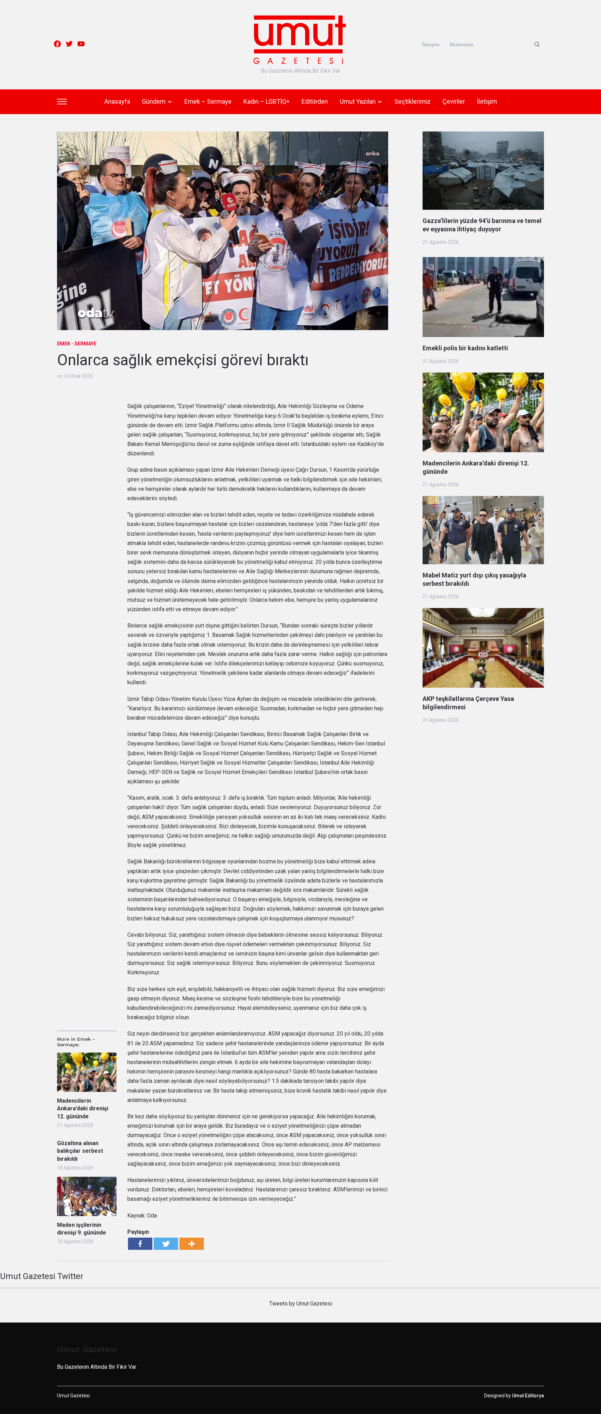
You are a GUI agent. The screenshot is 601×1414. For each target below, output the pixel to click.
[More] (191, 1244)
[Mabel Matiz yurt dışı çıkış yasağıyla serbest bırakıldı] (483, 500)
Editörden (315, 101)
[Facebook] (140, 1244)
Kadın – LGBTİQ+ (266, 101)
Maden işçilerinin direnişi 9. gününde (81, 1229)
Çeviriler (453, 101)
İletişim (430, 44)
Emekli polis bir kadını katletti (465, 348)
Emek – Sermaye (208, 101)
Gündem (154, 101)
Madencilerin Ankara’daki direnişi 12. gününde (82, 1108)
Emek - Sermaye (76, 343)
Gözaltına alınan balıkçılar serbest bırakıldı (80, 1151)
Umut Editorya (528, 1395)
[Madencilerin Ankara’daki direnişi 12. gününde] (483, 377)
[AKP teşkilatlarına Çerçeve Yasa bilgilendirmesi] (483, 612)
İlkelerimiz (461, 44)
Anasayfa (117, 101)
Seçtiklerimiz (412, 101)
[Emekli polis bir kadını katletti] (483, 261)
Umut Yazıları (358, 101)
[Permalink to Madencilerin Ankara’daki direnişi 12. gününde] (87, 1072)
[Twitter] (166, 1244)
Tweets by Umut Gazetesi (300, 1303)
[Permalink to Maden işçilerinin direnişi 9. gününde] (87, 1196)
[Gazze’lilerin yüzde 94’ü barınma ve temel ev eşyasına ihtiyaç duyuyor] (483, 136)
